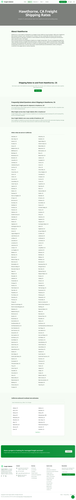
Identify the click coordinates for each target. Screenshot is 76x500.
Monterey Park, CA (42, 264)
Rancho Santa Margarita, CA (17, 306)
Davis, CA (40, 188)
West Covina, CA (42, 377)
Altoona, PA (15, 427)
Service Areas (34, 476)
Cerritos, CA (14, 167)
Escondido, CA (41, 202)
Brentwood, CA (14, 155)
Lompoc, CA (14, 247)
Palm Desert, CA (15, 288)
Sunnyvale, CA (14, 361)
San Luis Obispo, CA (42, 335)
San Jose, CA (41, 332)
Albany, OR (40, 412)
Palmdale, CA (41, 285)
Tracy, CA (13, 366)
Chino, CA (13, 169)
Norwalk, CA (14, 276)
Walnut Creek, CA (42, 375)
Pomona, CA (14, 299)
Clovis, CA (13, 174)
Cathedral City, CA (15, 165)
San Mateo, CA (41, 337)
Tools (41, 1)
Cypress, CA (14, 186)
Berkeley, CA (14, 153)
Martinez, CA (14, 254)
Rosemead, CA (14, 318)
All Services (33, 468)
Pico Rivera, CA (14, 295)
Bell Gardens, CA (42, 150)
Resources (35, 1)
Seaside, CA (41, 351)
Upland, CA (40, 368)
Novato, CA (40, 276)
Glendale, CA (14, 217)
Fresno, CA (40, 210)
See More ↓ (38, 432)
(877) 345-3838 (21, 471)
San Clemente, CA (15, 328)
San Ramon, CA (41, 340)
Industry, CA (14, 228)
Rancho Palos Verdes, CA (44, 304)
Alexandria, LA (41, 417)
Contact (46, 1)
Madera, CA (14, 252)
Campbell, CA (41, 160)
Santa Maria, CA (42, 347)
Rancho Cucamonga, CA (16, 304)
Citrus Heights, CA (42, 172)
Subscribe (68, 474)
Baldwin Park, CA (15, 148)
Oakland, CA (14, 278)
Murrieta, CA (41, 269)
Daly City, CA (41, 186)
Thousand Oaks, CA (15, 363)
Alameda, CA (14, 136)
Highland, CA (14, 224)
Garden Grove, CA (15, 214)
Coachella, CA (41, 174)
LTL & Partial (33, 469)
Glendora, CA (41, 217)
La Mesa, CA (14, 238)
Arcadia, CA (13, 143)
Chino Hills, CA (41, 169)
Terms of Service (27, 496)
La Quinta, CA (14, 243)
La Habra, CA (41, 233)
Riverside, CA (41, 314)
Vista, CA (13, 375)
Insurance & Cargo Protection (52, 471)
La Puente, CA (41, 240)
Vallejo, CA (40, 370)
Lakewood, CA (41, 236)
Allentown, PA (41, 422)
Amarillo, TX (41, 427)
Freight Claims (49, 473)
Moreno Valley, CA (15, 266)
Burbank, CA (14, 158)
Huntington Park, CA (16, 226)
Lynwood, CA (41, 250)
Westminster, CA (15, 380)
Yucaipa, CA (14, 387)
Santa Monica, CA (15, 349)
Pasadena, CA (14, 292)
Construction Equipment (36, 474)
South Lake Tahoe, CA (16, 356)
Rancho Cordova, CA (43, 302)
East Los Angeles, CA (16, 195)
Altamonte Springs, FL (43, 424)
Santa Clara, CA (14, 344)
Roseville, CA (41, 318)
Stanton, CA (14, 358)
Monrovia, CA (14, 262)
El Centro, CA (41, 198)
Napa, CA (13, 271)
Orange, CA (14, 283)
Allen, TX (15, 422)
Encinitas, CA (14, 202)
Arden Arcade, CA (42, 143)
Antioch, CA (14, 141)
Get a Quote (38, 90)
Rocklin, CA (13, 316)
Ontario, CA (41, 280)
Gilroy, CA (40, 214)
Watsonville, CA (14, 377)
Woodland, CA (41, 382)
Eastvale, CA (41, 195)
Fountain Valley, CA (42, 207)
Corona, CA (40, 179)
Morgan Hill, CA (41, 266)
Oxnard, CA (41, 283)
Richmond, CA (14, 314)
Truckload (33, 471)
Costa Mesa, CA (14, 181)
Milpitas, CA (41, 257)
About (29, 1)
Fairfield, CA (14, 205)
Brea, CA (40, 153)
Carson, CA (40, 162)
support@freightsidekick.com (24, 473)
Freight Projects (34, 473)
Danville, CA (14, 188)
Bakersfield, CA (41, 146)
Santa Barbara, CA (42, 342)
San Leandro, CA (15, 335)
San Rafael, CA (14, 340)
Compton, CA (41, 176)
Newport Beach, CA (42, 273)
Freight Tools (49, 484)
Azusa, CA (13, 146)
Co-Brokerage (34, 478)
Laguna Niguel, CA (15, 233)
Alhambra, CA (41, 136)
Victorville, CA (14, 373)
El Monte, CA (41, 200)
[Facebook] (3, 476)
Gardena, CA (41, 212)
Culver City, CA (14, 184)
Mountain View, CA (15, 269)
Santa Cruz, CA (14, 347)
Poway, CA (13, 302)
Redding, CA (41, 306)
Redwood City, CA (15, 311)
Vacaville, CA (14, 370)
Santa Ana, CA (14, 342)
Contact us (49, 489)
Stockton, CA (41, 358)
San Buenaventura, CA (16, 325)
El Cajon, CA (14, 198)
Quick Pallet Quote (50, 478)
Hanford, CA (14, 219)
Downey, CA (14, 193)
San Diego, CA (41, 328)
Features (48, 468)
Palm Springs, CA (42, 288)
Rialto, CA (40, 311)
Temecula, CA (41, 361)
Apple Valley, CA (41, 141)
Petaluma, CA (41, 292)
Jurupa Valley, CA (42, 231)
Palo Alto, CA (14, 290)
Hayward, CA (41, 219)
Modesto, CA (41, 259)
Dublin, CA (40, 193)
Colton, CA (13, 176)
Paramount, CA (41, 290)
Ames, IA (15, 429)
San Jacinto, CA (14, 332)
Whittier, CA (14, 382)
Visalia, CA (40, 373)
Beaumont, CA (41, 148)
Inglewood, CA (41, 228)
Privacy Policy (66, 494)
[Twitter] (1, 476)
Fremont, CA (14, 210)
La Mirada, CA (41, 238)
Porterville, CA (41, 299)
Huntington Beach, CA (43, 224)
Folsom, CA (40, 205)
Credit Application (50, 474)
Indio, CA (40, 226)
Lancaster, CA (14, 240)
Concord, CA (14, 179)
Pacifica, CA (14, 285)
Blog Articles (49, 486)
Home (25, 1)
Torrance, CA (41, 363)
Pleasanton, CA (41, 297)
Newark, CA (14, 273)
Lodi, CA (40, 245)
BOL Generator (49, 483)
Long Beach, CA (41, 247)
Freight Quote (63, 1)
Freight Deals (49, 488)
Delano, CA (13, 191)
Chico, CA (40, 167)
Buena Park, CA (41, 155)
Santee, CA (13, 351)
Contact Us (68, 451)
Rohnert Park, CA (42, 316)
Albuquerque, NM (42, 415)
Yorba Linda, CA (14, 384)
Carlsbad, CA (14, 162)
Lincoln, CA (40, 243)
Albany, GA (15, 412)
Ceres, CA (40, 165)
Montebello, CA (14, 264)
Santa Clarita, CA (42, 344)
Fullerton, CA (14, 212)
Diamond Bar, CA (42, 191)
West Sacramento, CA (43, 380)
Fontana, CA (14, 207)
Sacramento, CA (15, 321)
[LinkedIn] (5, 476)
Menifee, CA (41, 254)
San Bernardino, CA (15, 323)
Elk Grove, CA (14, 200)
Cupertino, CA (41, 184)
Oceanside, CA (14, 280)
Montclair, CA (41, 262)
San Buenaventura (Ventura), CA (45, 325)
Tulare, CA (40, 366)
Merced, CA (14, 257)
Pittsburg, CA (41, 295)
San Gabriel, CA (41, 330)
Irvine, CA (13, 231)
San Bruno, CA (41, 323)
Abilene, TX (15, 408)
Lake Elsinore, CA (15, 236)
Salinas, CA (40, 321)
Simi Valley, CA (14, 354)
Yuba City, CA (41, 384)
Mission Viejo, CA (15, 259)
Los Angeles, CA (14, 250)
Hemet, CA (13, 221)
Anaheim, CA (41, 139)
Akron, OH (15, 410)
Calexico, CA (41, 158)
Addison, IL (40, 408)
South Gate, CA (41, 354)
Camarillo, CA (14, 160)
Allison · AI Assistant (51, 476)
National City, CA (42, 271)
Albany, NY (15, 415)
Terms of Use (72, 494)
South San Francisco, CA (43, 356)
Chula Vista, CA (14, 172)
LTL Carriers (49, 481)
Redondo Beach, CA (42, 309)
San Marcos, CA (14, 337)
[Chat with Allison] (73, 497)
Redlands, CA (14, 309)
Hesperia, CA (41, 221)
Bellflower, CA (14, 150)
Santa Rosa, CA (41, 349)
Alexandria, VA (16, 417)
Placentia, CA (14, 297)
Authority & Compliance (51, 469)
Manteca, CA (41, 252)
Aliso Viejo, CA (14, 139)
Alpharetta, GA (16, 424)
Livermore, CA (14, 245)
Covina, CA (40, 181)
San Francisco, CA (15, 330)
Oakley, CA (40, 278)
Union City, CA (14, 368)
